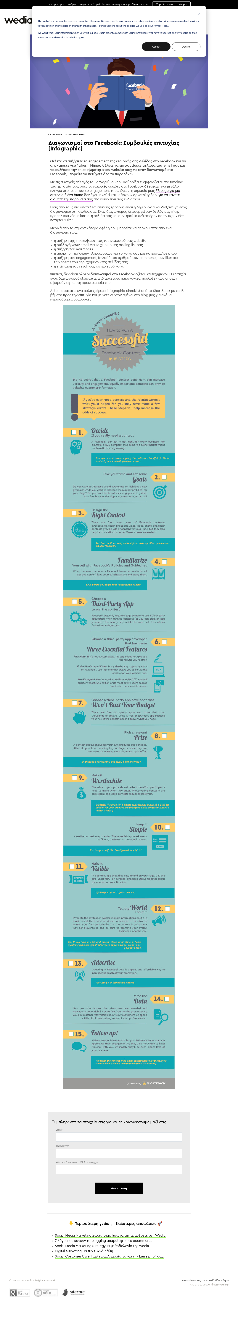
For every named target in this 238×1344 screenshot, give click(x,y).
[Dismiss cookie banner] (199, 14)
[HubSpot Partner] (46, 1292)
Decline (186, 46)
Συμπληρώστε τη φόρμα (171, 4)
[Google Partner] (19, 1292)
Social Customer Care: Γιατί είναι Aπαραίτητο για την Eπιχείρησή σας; (109, 1256)
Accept (156, 46)
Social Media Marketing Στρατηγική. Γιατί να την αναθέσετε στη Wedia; (110, 1235)
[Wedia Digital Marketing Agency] (32, 20)
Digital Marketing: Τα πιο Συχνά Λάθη (84, 1251)
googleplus (226, 1290)
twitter (207, 1290)
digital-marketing (75, 135)
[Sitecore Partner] (74, 1292)
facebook (197, 1290)
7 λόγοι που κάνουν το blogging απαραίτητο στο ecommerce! (104, 1241)
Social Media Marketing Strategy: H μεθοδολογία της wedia (102, 1246)
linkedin (216, 1290)
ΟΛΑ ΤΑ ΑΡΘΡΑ (55, 135)
